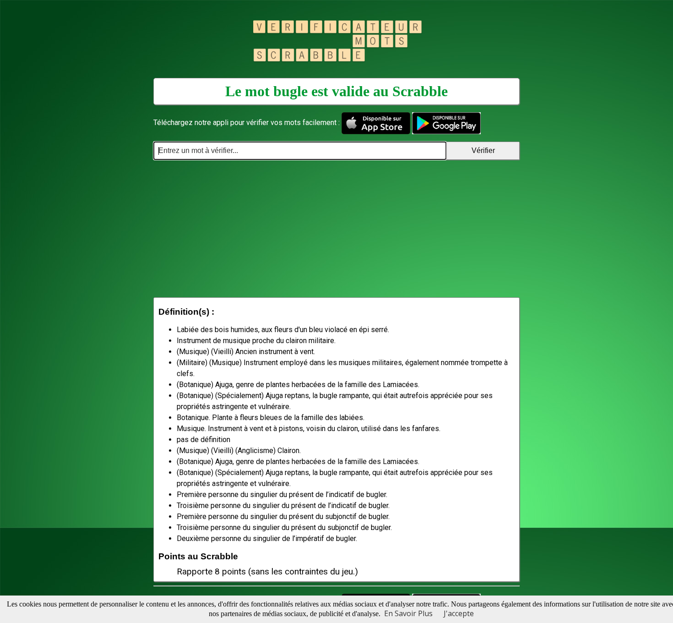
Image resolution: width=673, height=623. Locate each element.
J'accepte (459, 613)
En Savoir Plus (408, 613)
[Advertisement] (336, 228)
